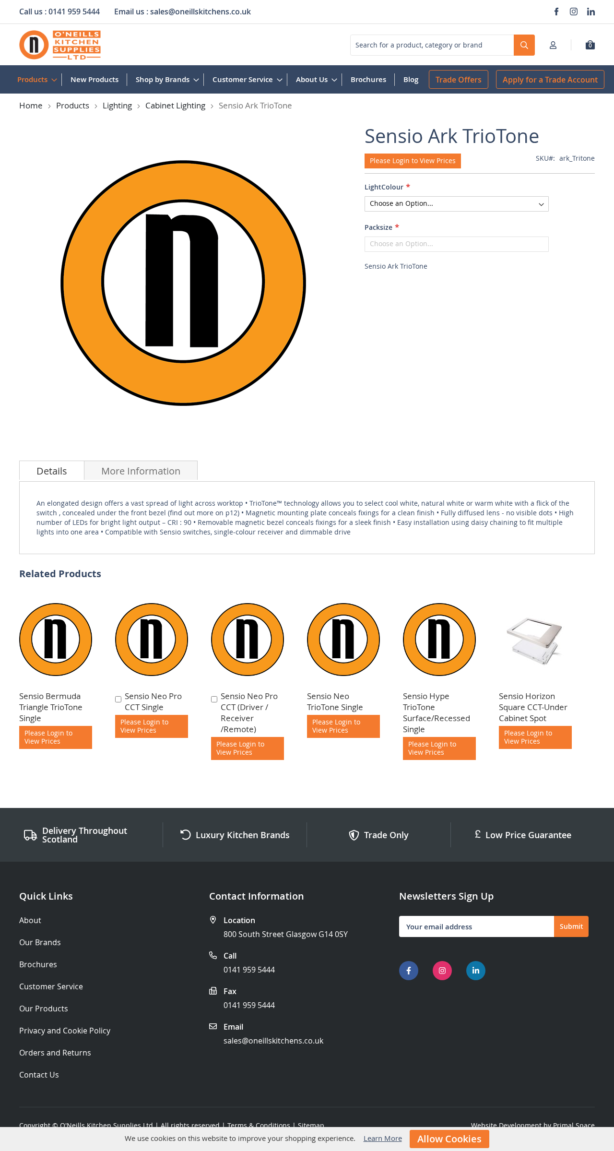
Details (51, 470)
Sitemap (311, 1125)
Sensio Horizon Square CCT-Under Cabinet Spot (533, 707)
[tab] (51, 470)
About (30, 920)
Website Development (506, 1125)
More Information (140, 470)
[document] (307, 1139)
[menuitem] (35, 79)
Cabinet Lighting (175, 105)
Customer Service (51, 986)
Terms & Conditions (258, 1125)
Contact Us (39, 1075)
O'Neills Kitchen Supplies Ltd (106, 1125)
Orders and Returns (55, 1052)
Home (31, 105)
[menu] (218, 79)
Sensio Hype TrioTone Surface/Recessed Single (436, 712)
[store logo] (60, 45)
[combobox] (442, 45)
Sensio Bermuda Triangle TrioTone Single (51, 707)
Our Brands (40, 942)
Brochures (38, 964)
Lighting (117, 105)
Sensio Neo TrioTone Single (335, 701)
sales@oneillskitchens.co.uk (273, 1040)
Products (72, 105)
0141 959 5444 (249, 969)
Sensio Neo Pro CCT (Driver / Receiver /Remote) (249, 712)
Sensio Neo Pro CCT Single (153, 701)
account (556, 45)
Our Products (43, 1008)
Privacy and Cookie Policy (64, 1030)
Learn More (383, 1138)
